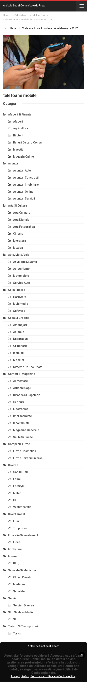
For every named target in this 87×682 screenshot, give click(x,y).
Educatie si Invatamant (23, 535)
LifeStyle (18, 486)
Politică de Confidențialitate (54, 671)
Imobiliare (15, 549)
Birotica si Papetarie (26, 395)
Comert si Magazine (21, 373)
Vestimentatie (22, 507)
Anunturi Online (23, 191)
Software (19, 310)
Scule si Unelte (23, 437)
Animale (18, 332)
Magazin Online (23, 156)
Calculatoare (16, 289)
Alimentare (20, 381)
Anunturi (13, 163)
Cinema (18, 233)
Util (15, 500)
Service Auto (21, 282)
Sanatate (19, 591)
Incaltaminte (21, 423)
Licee (16, 542)
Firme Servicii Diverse (27, 458)
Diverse (13, 465)
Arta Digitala (21, 219)
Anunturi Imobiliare (26, 184)
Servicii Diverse (23, 605)
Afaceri (18, 121)
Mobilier (18, 360)
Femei (17, 479)
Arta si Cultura (17, 205)
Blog (16, 563)
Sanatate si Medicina (22, 570)
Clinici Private (22, 577)
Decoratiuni (21, 338)
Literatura (19, 240)
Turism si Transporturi (23, 626)
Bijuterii (18, 135)
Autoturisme (21, 268)
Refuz (25, 676)
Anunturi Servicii (24, 198)
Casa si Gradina (18, 317)
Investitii (18, 149)
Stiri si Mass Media (21, 612)
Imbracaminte (22, 416)
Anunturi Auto (22, 170)
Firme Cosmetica (24, 451)
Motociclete (21, 275)
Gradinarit (20, 345)
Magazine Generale (26, 430)
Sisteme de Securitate (27, 367)
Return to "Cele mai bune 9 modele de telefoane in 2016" (44, 28)
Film (16, 521)
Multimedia (20, 303)
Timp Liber (20, 528)
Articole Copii (22, 388)
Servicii (13, 598)
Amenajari (20, 324)
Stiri (16, 619)
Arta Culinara (21, 212)
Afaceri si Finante (19, 114)
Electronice (20, 409)
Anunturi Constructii (26, 177)
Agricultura (20, 128)
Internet (13, 556)
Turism (17, 633)
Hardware (19, 296)
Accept (15, 676)
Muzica (18, 247)
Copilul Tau (20, 472)
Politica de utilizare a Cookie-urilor (53, 676)
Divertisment (16, 514)
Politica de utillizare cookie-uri (39, 666)
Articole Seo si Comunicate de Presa (24, 5)
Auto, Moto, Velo (19, 254)
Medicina (19, 584)
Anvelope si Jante (25, 261)
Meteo (17, 493)
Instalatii (18, 353)
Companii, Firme (19, 444)
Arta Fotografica (24, 226)
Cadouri (18, 402)
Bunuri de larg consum (28, 142)
